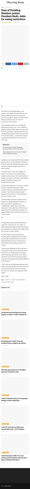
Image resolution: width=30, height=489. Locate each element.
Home (2, 7)
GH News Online (7, 22)
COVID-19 (7, 279)
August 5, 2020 (5, 431)
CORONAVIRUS (8, 7)
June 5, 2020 (16, 22)
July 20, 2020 (4, 462)
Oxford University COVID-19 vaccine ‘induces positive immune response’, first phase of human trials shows (14, 458)
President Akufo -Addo (7, 282)
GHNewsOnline (8, 486)
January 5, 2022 (5, 316)
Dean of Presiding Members (18, 279)
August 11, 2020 (5, 345)
